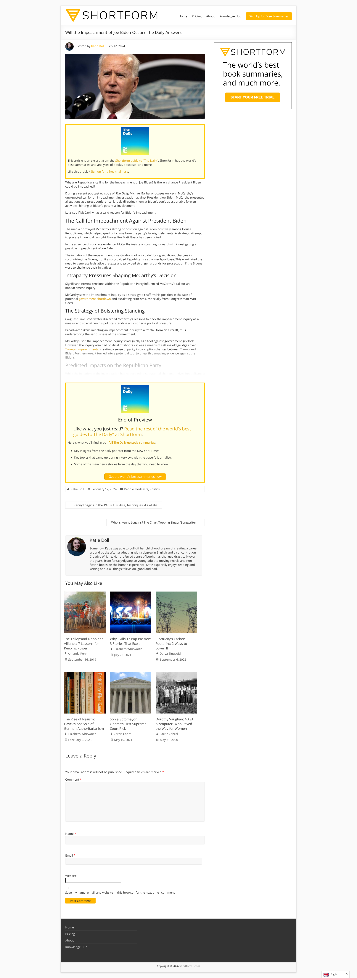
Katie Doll (97, 46)
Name (70, 834)
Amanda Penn (78, 654)
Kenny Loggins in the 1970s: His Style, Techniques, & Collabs (113, 505)
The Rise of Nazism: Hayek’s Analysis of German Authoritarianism (84, 724)
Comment (73, 779)
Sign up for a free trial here (109, 171)
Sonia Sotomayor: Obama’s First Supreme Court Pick (128, 724)
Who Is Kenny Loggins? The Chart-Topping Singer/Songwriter (155, 522)
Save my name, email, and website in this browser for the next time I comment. (120, 892)
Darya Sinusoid (170, 654)
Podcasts (141, 489)
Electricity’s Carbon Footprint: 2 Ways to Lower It (171, 643)
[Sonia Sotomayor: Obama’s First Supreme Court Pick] (131, 674)
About (210, 16)
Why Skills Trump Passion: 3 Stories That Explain (130, 641)
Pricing (197, 16)
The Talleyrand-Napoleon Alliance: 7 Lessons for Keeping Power (84, 643)
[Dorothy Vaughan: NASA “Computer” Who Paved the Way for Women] (176, 674)
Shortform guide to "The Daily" (136, 160)
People (129, 489)
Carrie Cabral (123, 734)
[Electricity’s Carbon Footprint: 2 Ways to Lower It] (176, 593)
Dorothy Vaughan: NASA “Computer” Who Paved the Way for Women (174, 724)
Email (70, 855)
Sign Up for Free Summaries (269, 16)
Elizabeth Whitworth (128, 649)
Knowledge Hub (230, 16)
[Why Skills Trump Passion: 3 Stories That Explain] (131, 593)
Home (183, 16)
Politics (155, 489)
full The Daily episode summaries (132, 442)
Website (71, 876)
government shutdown (95, 299)
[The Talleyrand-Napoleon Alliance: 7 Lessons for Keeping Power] (85, 593)
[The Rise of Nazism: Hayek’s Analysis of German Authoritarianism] (85, 674)
